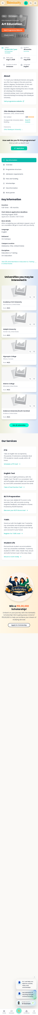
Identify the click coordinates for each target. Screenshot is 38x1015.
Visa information (12, 188)
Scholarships (10, 183)
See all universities (19, 425)
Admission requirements (14, 174)
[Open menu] (3, 3)
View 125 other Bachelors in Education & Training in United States (18, 263)
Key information (11, 160)
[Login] (26, 3)
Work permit (10, 193)
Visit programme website (13, 101)
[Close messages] (34, 977)
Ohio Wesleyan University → (13, 129)
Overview (9, 165)
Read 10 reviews (27, 121)
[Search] (31, 3)
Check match (9, 35)
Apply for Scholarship (19, 625)
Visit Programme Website (13, 30)
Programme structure (13, 169)
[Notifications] (35, 3)
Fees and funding (12, 179)
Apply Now (20, 148)
